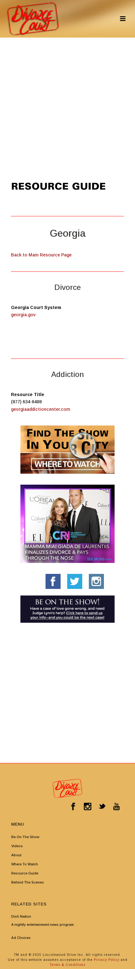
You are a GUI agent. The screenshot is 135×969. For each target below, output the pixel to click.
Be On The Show (25, 837)
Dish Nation (21, 916)
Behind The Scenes (27, 882)
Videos (17, 846)
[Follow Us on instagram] (87, 807)
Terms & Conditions (67, 964)
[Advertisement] (67, 108)
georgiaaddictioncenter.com (40, 409)
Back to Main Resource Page (41, 254)
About (16, 855)
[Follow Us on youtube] (116, 807)
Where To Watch (24, 864)
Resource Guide (24, 873)
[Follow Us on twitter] (102, 807)
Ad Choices (21, 938)
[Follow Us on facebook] (73, 807)
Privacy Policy (107, 959)
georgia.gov (23, 314)
